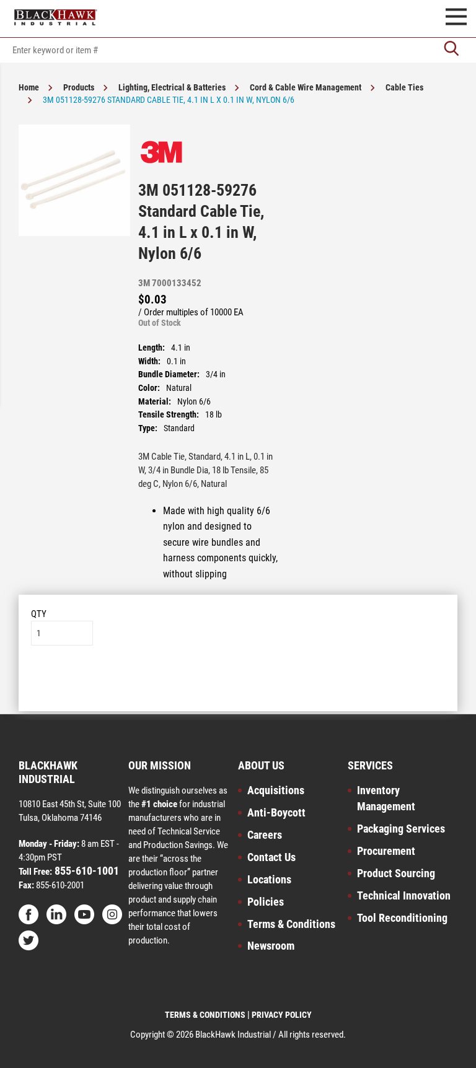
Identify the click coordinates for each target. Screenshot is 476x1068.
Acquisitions (275, 790)
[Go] (451, 50)
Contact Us (271, 857)
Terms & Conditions (291, 923)
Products (78, 87)
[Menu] (456, 18)
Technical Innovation (404, 895)
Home (29, 87)
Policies (265, 901)
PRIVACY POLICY (282, 1015)
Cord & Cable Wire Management (305, 87)
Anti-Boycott (276, 812)
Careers (264, 834)
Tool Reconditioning (402, 917)
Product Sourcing (396, 873)
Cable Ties (404, 87)
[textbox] (238, 50)
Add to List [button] (238, 683)
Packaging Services (401, 828)
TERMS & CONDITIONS (205, 1015)
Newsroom (270, 945)
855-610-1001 (85, 870)
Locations (269, 879)
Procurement (386, 850)
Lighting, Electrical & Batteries (172, 87)
